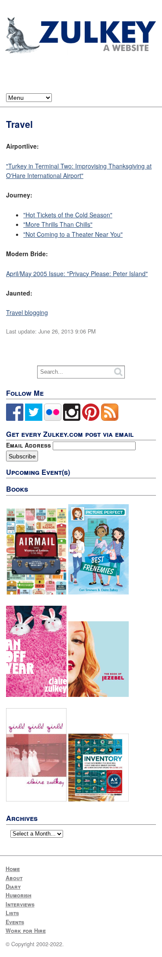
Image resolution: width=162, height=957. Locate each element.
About (14, 878)
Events (15, 922)
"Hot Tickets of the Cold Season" (67, 214)
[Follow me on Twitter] (33, 419)
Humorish (19, 895)
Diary (13, 886)
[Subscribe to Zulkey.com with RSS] (109, 419)
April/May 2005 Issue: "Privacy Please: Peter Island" (77, 273)
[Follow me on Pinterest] (90, 419)
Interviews (20, 904)
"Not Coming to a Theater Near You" (73, 234)
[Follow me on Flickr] (52, 419)
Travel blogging (27, 312)
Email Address (29, 445)
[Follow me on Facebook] (14, 419)
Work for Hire (26, 931)
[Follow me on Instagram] (71, 419)
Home (13, 869)
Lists (12, 913)
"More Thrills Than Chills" (57, 224)
